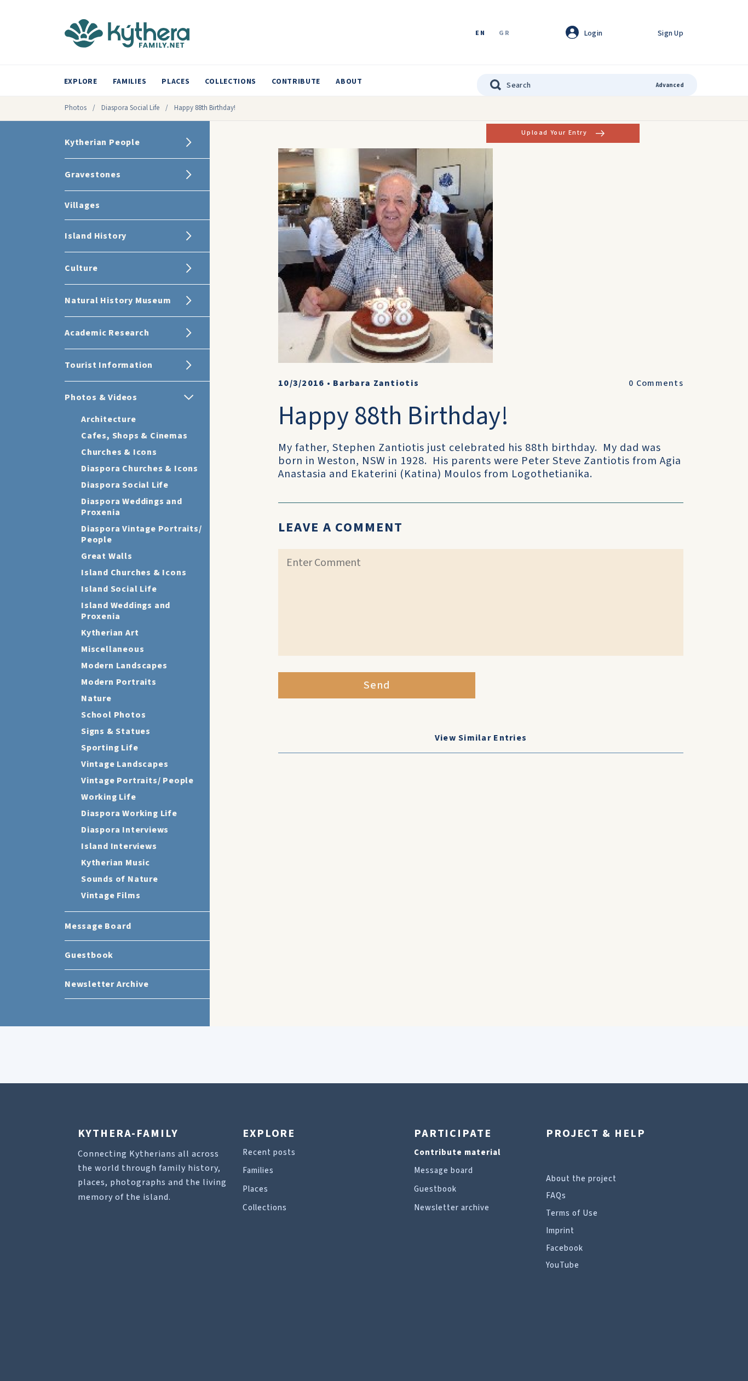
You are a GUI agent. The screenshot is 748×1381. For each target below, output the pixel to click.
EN (480, 33)
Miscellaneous (112, 649)
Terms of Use (572, 1213)
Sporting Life (109, 748)
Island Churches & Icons (133, 573)
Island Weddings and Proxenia (125, 610)
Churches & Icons (119, 452)
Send (377, 685)
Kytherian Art (110, 633)
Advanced (670, 85)
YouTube (562, 1265)
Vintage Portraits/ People (137, 781)
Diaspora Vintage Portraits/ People (141, 534)
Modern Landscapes (124, 666)
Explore (80, 81)
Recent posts (269, 1152)
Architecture (108, 419)
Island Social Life (119, 589)
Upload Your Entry (554, 132)
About (349, 81)
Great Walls (107, 556)
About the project (581, 1178)
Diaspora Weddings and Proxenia (131, 506)
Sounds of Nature (119, 879)
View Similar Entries (481, 738)
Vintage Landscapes (124, 764)
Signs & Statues (116, 731)
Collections (230, 81)
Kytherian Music (115, 863)
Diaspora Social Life (130, 108)
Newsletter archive (452, 1208)
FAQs (556, 1195)
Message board (443, 1170)
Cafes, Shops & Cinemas (134, 436)
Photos (76, 108)
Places (175, 81)
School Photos (113, 715)
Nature (96, 698)
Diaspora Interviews (125, 830)
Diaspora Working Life (129, 813)
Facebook (564, 1248)
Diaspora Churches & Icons (139, 469)
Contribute (296, 81)
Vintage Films (110, 895)
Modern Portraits (119, 682)
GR (504, 33)
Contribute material (457, 1152)
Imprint (560, 1230)
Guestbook (435, 1189)
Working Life (108, 797)
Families (130, 81)
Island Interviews (119, 846)
